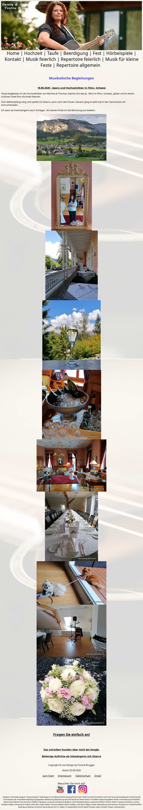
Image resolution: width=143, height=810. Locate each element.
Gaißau (73, 804)
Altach (114, 802)
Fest (97, 53)
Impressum (64, 775)
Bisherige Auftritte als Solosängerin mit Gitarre (71, 756)
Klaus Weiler (45, 804)
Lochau (136, 802)
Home (13, 53)
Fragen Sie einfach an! (71, 734)
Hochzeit (33, 53)
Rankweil (80, 802)
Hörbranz (129, 802)
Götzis (86, 802)
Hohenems (59, 802)
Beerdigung (75, 53)
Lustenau (51, 802)
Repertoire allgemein (78, 65)
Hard (74, 802)
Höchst (108, 802)
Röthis (67, 804)
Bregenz (43, 802)
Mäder (11, 804)
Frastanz (120, 802)
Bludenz (68, 802)
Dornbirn (27, 802)
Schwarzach (19, 804)
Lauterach (94, 802)
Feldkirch (35, 802)
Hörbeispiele (119, 53)
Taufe (53, 53)
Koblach (4, 804)
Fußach (27, 804)
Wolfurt (102, 802)
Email (98, 775)
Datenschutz (83, 775)
